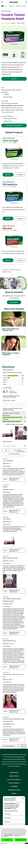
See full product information (13, 125)
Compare (19, 175)
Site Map (14, 793)
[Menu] (2, 2)
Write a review (21, 23)
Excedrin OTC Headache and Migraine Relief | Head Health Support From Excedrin (2, 6)
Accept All (7, 839)
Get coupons (14, 302)
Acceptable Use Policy (14, 790)
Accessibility (14, 786)
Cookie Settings (3, 843)
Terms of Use (17, 835)
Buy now (14, 78)
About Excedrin (14, 772)
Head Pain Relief (12, 6)
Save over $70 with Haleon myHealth (10, 799)
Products (6, 6)
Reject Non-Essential (21, 839)
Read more (13, 321)
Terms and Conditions (13, 779)
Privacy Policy (13, 776)
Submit (26, 2)
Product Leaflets (13, 783)
